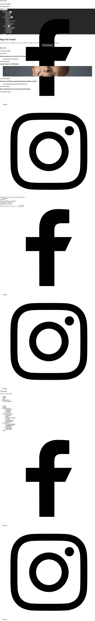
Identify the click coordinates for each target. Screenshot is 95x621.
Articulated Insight (10, 28)
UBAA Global (3, 53)
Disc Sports (8, 14)
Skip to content (3, 0)
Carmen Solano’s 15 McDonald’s (9, 64)
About (4, 396)
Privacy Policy (6, 399)
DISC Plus (8, 15)
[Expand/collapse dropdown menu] (11, 12)
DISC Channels (6, 11)
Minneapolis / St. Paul (10, 21)
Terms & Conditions (7, 401)
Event (4, 33)
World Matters (9, 32)
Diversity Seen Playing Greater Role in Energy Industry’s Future (18, 81)
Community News (7, 17)
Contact (4, 397)
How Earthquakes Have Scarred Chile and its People (15, 89)
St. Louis (8, 22)
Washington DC (9, 24)
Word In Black (9, 31)
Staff (4, 398)
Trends (4, 9)
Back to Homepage (47, 45)
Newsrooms (5, 26)
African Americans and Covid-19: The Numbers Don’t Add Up (18, 56)
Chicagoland (8, 18)
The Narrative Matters (10, 27)
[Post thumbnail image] (10, 58)
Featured (5, 10)
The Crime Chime (9, 23)
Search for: (2, 206)
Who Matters (8, 30)
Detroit (7, 19)
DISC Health (8, 13)
